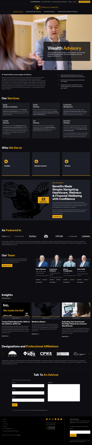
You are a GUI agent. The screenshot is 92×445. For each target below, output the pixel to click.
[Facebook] (47, 419)
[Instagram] (50, 419)
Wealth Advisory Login (84, 1)
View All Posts (6, 298)
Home (4, 419)
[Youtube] (61, 419)
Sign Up (73, 435)
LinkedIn (40, 282)
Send (14, 405)
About (74, 1)
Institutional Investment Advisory (68, 11)
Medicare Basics (38, 322)
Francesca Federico (53, 270)
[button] (2, 354)
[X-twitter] (52, 419)
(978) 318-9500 (36, 1)
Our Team (5, 424)
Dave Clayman (41, 269)
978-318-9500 (51, 427)
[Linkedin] (55, 419)
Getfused (18, 434)
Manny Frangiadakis (67, 270)
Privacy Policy (34, 410)
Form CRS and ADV (45, 1)
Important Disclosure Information (59, 1)
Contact (70, 1)
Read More (5, 336)
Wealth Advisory (18, 11)
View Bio (38, 280)
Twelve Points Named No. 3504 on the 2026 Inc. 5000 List (16, 323)
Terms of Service (42, 410)
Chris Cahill (81, 269)
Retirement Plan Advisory (33, 11)
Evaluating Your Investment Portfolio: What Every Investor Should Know (74, 324)
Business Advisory (49, 11)
